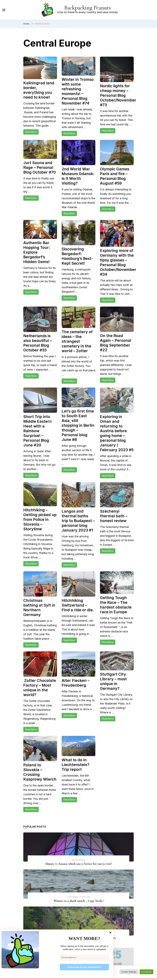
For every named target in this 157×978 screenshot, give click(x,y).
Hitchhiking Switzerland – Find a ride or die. (78, 605)
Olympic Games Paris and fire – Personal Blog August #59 (114, 176)
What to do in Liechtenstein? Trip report (75, 765)
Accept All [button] (146, 972)
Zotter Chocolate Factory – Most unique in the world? (39, 687)
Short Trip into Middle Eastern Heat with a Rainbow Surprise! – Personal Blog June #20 (37, 430)
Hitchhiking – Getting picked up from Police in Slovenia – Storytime (40, 519)
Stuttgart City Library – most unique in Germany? (113, 681)
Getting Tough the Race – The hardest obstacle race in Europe (116, 604)
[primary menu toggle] (3, 10)
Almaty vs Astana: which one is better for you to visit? (78, 864)
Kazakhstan (78, 860)
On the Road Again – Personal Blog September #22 (115, 342)
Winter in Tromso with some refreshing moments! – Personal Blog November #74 (78, 91)
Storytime (84, 897)
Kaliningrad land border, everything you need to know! (38, 90)
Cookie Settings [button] (128, 972)
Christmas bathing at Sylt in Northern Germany (39, 607)
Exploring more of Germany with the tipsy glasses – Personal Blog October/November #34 (118, 262)
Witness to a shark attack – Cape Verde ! (78, 901)
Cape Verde (72, 897)
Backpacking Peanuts (87, 7)
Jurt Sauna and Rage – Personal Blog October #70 (39, 167)
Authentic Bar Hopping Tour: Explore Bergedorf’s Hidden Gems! (36, 252)
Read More (31, 132)
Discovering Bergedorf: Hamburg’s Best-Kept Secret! (77, 256)
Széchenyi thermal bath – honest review (113, 516)
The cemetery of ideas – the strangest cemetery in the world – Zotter (77, 341)
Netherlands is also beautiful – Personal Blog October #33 (37, 342)
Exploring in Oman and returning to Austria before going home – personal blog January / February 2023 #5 (117, 433)
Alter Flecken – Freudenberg (76, 683)
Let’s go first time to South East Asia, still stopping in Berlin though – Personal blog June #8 (78, 425)
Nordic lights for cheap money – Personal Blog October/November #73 (118, 95)
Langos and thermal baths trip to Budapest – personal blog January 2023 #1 (78, 520)
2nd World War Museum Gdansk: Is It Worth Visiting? (78, 176)
